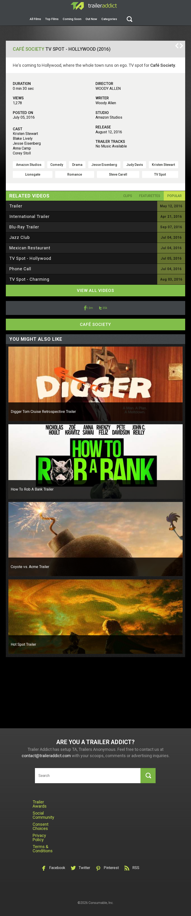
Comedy (56, 165)
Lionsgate (32, 174)
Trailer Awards (40, 804)
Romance (74, 174)
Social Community (43, 815)
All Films (35, 19)
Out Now (91, 19)
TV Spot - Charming (29, 279)
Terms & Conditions (43, 848)
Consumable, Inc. (101, 903)
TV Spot (160, 174)
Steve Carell (118, 174)
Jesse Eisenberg (104, 165)
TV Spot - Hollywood (30, 258)
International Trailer (29, 216)
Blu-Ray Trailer (24, 226)
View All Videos (95, 290)
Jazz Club (19, 237)
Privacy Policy (39, 837)
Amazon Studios (28, 165)
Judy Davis (134, 165)
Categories (109, 19)
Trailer (15, 206)
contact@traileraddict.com (46, 755)
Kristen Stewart (163, 165)
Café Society (28, 49)
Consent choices (40, 826)
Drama (77, 165)
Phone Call (20, 268)
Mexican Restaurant (29, 247)
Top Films (51, 19)
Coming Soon (72, 19)
